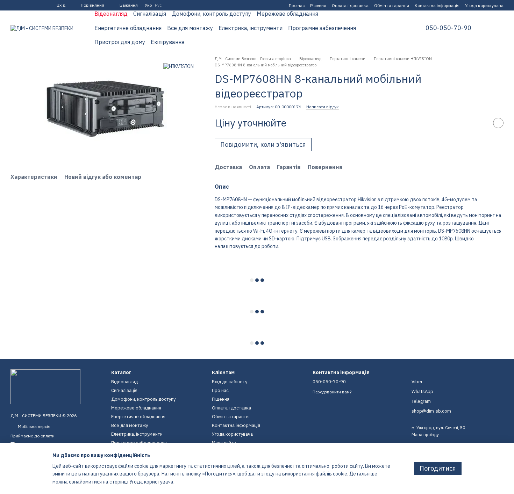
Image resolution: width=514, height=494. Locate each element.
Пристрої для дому (119, 41)
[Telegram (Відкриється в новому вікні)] (21, 5)
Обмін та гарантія (391, 5)
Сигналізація (149, 13)
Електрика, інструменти (251, 27)
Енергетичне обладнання (128, 27)
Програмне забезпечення (322, 27)
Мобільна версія (33, 426)
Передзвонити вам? (332, 391)
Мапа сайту (224, 443)
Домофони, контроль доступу (211, 13)
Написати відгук (322, 106)
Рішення (318, 5)
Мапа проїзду (425, 434)
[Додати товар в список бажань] (498, 123)
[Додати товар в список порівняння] (481, 123)
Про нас (297, 5)
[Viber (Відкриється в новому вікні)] (30, 5)
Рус (158, 5)
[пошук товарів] (396, 28)
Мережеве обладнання (287, 13)
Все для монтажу (190, 27)
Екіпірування (167, 41)
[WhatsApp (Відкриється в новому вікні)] (38, 5)
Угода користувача (484, 5)
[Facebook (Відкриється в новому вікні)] (13, 5)
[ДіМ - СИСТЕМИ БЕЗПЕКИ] (45, 386)
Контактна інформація (437, 5)
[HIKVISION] (178, 66)
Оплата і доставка (350, 5)
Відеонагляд (111, 13)
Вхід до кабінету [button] (229, 382)
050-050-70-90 (448, 28)
